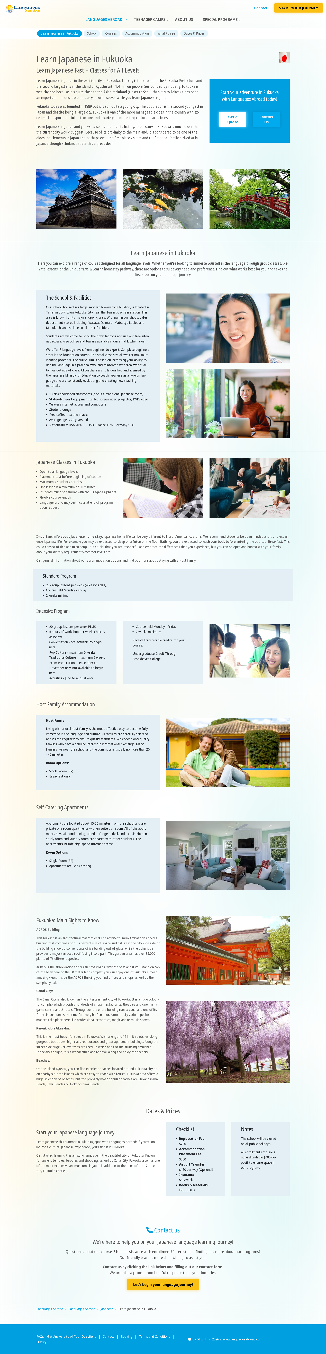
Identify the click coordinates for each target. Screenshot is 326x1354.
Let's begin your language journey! (163, 1284)
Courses (111, 33)
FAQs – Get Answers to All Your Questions (66, 1336)
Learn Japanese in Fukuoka (59, 33)
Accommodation (137, 33)
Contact (260, 7)
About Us (184, 19)
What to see (166, 33)
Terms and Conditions (154, 1336)
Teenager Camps (149, 19)
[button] (199, 1339)
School (91, 33)
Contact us (166, 1230)
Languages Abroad (104, 19)
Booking (126, 1336)
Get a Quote (232, 119)
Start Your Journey (298, 7)
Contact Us (266, 119)
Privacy (41, 1342)
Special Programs (220, 19)
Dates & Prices (194, 33)
